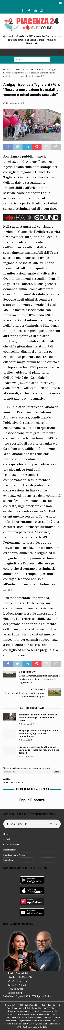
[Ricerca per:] (32, 59)
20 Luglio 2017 (27, 756)
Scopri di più (15, 992)
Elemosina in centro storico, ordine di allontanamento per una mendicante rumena (38, 717)
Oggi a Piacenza (32, 800)
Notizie (20, 69)
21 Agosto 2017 (27, 724)
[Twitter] (29, 10)
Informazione (9, 849)
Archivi (7, 778)
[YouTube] (35, 10)
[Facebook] (23, 10)
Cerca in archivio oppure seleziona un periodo (26, 767)
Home (6, 834)
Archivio (7, 839)
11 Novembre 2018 (15, 103)
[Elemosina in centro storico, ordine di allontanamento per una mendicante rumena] (9, 716)
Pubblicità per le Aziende (15, 854)
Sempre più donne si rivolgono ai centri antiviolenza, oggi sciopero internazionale (39, 733)
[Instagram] (41, 10)
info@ (20, 988)
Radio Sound (9, 859)
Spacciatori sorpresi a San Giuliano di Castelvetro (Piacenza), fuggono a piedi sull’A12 (39, 750)
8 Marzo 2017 (26, 740)
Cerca (56, 772)
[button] (59, 3)
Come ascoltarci (11, 844)
